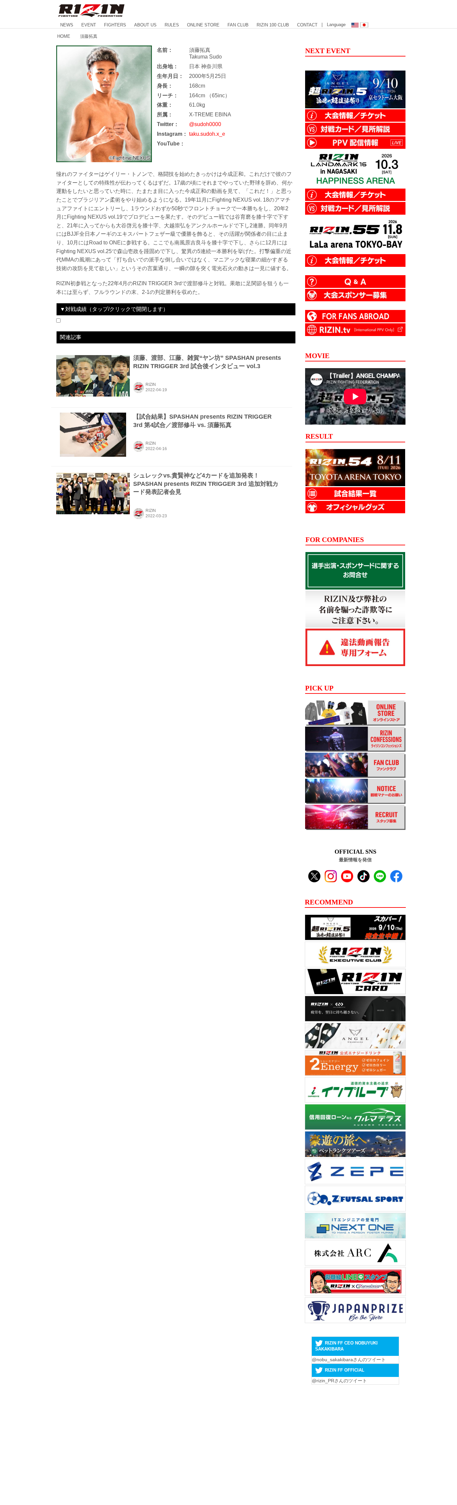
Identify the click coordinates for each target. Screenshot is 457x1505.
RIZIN (151, 384)
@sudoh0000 (205, 124)
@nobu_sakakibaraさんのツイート (349, 1359)
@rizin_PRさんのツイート (339, 1380)
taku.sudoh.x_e (207, 134)
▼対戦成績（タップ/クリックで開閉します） (114, 309)
